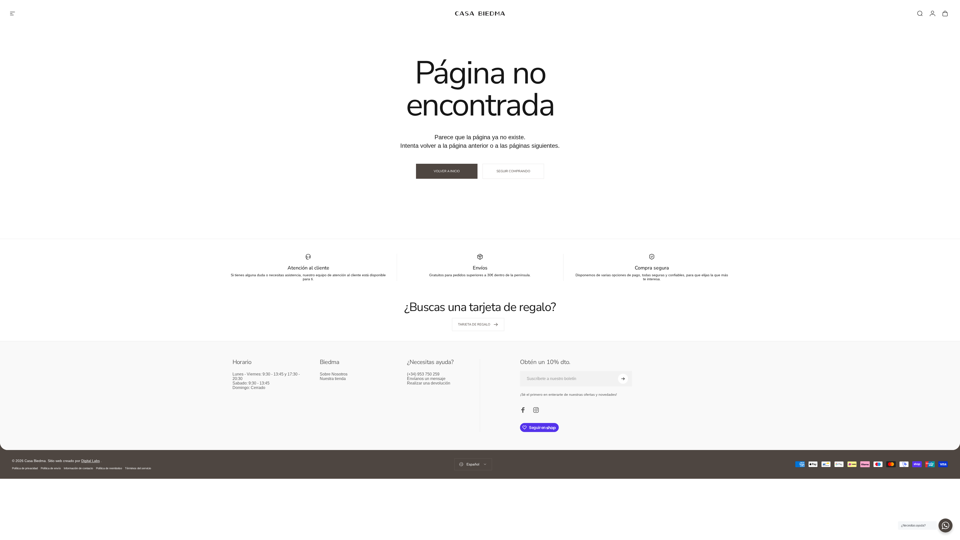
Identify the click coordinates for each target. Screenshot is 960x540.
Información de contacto (78, 468)
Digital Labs (90, 461)
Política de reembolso (109, 468)
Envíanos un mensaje (426, 378)
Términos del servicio (138, 468)
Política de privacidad (25, 468)
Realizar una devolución (428, 383)
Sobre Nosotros (334, 374)
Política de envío (51, 468)
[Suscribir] (623, 379)
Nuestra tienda (333, 378)
